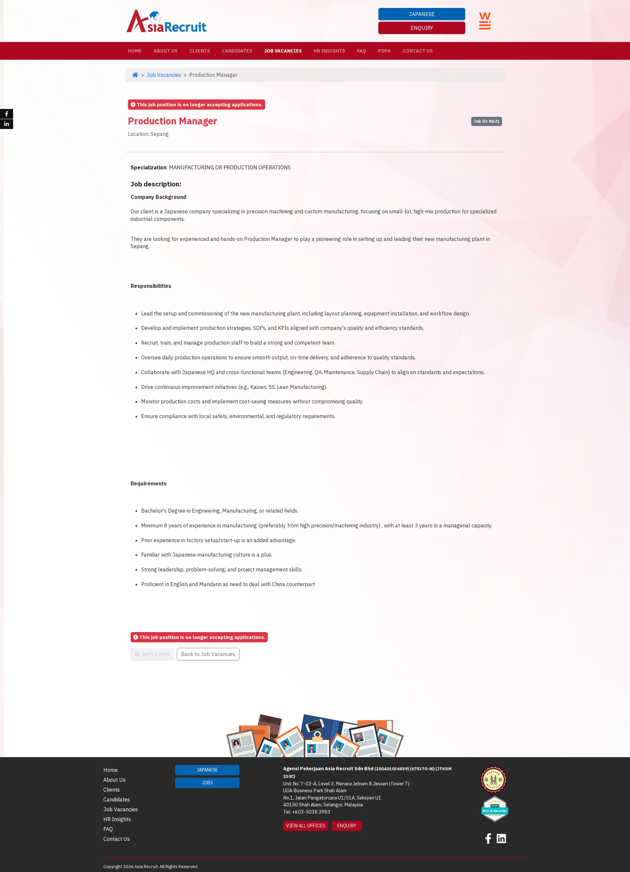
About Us (166, 51)
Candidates (237, 51)
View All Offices (305, 826)
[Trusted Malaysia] (493, 779)
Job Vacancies (283, 51)
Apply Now (155, 654)
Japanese (422, 14)
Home (136, 50)
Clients (199, 51)
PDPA (384, 51)
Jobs (207, 783)
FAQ (361, 51)
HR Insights (329, 51)
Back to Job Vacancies (208, 654)
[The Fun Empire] (494, 808)
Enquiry (421, 28)
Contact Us (418, 51)
